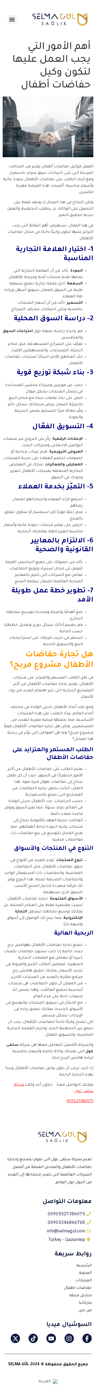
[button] (12, 19)
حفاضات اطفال (78, 1288)
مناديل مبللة (80, 1296)
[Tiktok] (33, 1338)
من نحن (85, 1311)
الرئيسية (84, 1266)
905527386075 (80, 1102)
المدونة (85, 1273)
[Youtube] (51, 1338)
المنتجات (83, 1281)
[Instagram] (69, 1338)
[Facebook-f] (87, 1338)
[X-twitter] (15, 1338)
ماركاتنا (85, 1303)
